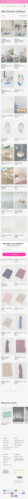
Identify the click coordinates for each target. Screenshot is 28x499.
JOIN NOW (14, 254)
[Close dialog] (26, 242)
